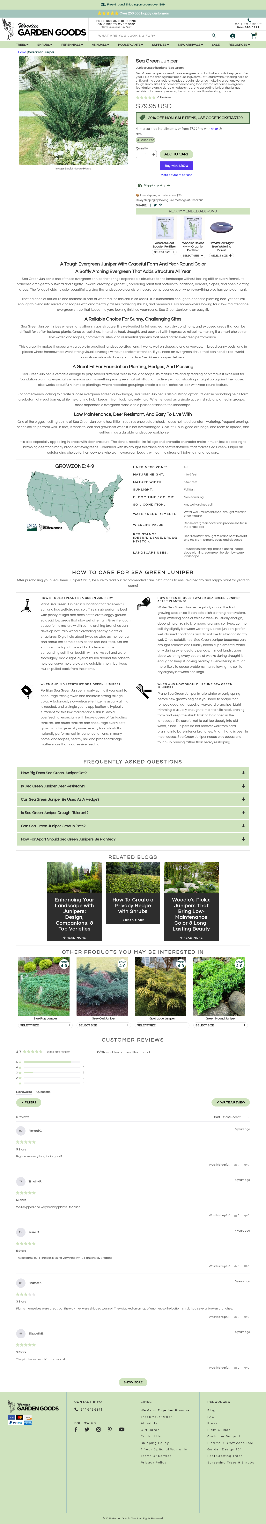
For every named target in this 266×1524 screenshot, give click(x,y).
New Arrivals (189, 44)
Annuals (99, 44)
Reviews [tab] (24, 1092)
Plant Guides (219, 1429)
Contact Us (151, 1436)
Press (212, 1423)
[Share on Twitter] (155, 205)
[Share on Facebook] (150, 205)
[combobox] (155, 36)
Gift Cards (150, 1429)
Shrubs (43, 44)
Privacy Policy (154, 1462)
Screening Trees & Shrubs (231, 1462)
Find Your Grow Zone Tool (230, 1443)
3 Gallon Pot (145, 140)
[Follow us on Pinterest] (110, 1430)
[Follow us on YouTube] (121, 1430)
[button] (193, 97)
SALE (216, 44)
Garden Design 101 (224, 1449)
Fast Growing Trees (225, 1455)
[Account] (232, 36)
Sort (217, 1117)
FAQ (211, 1416)
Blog (211, 1410)
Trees (21, 44)
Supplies (159, 44)
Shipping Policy (155, 1443)
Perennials (71, 44)
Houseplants (129, 44)
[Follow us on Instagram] (98, 1430)
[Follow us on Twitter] (86, 1430)
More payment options (176, 174)
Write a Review (235, 1104)
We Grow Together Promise (165, 1410)
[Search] (214, 36)
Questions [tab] (43, 1092)
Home (22, 52)
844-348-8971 (248, 27)
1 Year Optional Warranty (164, 1449)
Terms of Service (156, 1455)
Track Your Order (156, 1416)
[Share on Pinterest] (160, 205)
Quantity (142, 148)
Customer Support (224, 1436)
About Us (149, 1423)
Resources (238, 44)
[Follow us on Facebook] (75, 1430)
